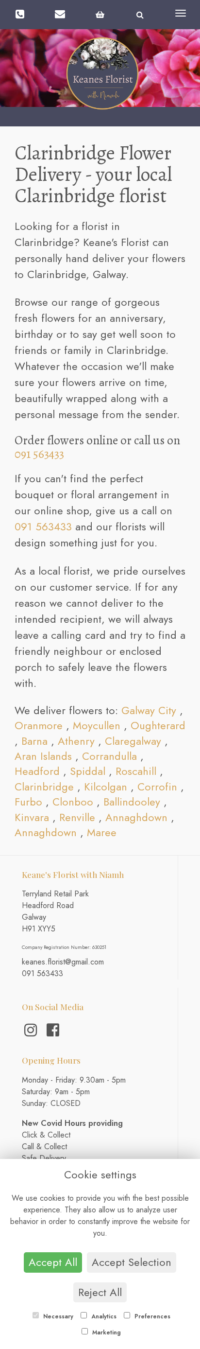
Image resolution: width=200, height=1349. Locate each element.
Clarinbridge (44, 786)
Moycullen (96, 725)
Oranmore (39, 725)
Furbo (28, 801)
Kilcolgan (105, 786)
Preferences (151, 1316)
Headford (37, 771)
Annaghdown (136, 817)
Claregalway (133, 741)
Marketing (105, 1332)
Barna (34, 741)
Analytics (103, 1316)
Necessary (57, 1316)
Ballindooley (131, 801)
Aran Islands (43, 756)
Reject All (100, 1292)
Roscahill (136, 771)
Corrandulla (109, 756)
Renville (77, 817)
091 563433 (39, 454)
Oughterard (158, 725)
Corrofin (157, 786)
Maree (102, 832)
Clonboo (72, 801)
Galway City (148, 710)
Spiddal (87, 771)
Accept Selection (131, 1262)
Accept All (53, 1262)
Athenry (76, 741)
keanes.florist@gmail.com (63, 961)
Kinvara (32, 817)
